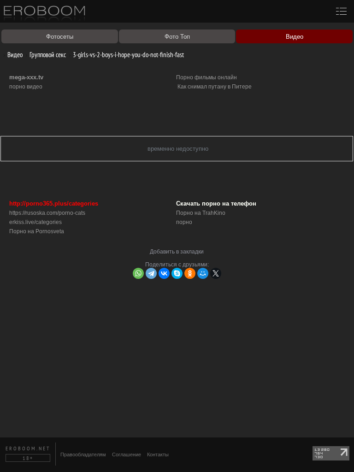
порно (184, 222)
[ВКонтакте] (164, 273)
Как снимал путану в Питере (214, 86)
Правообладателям (83, 454)
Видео (14, 54)
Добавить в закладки (177, 251)
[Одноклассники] (189, 273)
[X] (215, 273)
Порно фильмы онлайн (206, 77)
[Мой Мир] (202, 273)
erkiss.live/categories (35, 222)
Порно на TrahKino (200, 213)
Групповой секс (47, 54)
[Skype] (177, 273)
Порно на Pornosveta (36, 231)
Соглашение (126, 454)
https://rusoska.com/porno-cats (47, 213)
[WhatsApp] (138, 273)
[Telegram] (151, 273)
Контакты (158, 454)
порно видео (25, 86)
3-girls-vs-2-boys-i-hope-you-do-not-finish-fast (127, 54)
